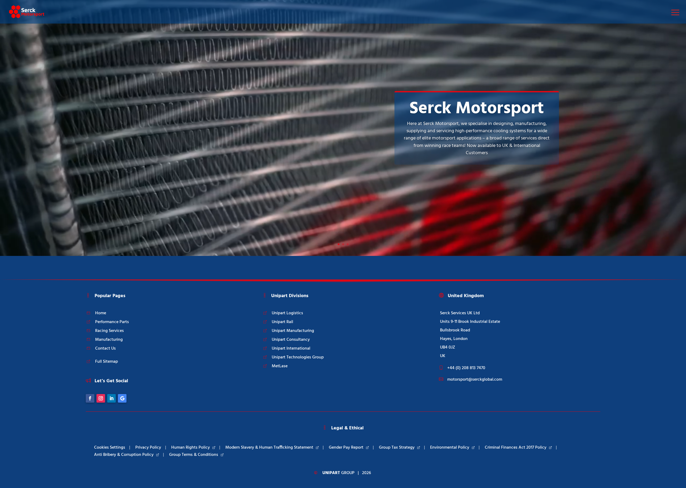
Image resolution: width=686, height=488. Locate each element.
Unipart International (291, 348)
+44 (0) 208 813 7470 (466, 368)
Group (338, 473)
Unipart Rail (282, 322)
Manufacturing (109, 339)
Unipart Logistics (287, 313)
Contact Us (105, 348)
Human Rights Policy (190, 447)
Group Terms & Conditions (193, 454)
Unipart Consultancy (291, 339)
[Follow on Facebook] (90, 398)
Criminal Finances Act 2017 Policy (515, 447)
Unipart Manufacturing (293, 330)
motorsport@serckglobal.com (474, 379)
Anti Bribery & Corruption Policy (124, 454)
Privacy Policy (148, 447)
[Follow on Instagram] (100, 398)
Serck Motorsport (476, 109)
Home (100, 313)
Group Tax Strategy (397, 447)
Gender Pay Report (346, 447)
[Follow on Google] (122, 398)
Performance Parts (112, 322)
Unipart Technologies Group (298, 357)
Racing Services (109, 330)
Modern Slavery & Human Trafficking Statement (269, 447)
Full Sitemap (106, 361)
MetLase (280, 366)
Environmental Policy (449, 447)
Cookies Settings (109, 447)
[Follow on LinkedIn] (111, 398)
